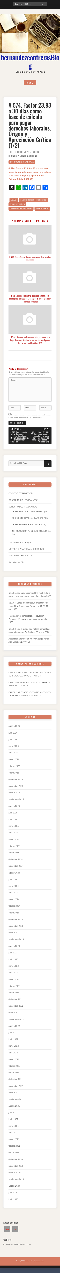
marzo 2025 (13, 839)
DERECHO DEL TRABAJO (20, 507)
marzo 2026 (13, 759)
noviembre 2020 (15, 1166)
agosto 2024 (14, 873)
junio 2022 (13, 1039)
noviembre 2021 (15, 1086)
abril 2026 (13, 753)
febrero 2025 (14, 846)
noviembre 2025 (15, 786)
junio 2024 (13, 879)
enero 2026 (13, 773)
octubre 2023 (14, 933)
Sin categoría (14, 562)
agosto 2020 (14, 1186)
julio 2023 (13, 953)
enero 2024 (13, 913)
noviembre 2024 (15, 866)
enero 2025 (13, 853)
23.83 (13, 200)
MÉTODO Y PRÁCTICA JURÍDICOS (24, 549)
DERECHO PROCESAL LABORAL (27, 524)
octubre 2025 (14, 793)
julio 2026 (13, 733)
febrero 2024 (14, 906)
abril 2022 (13, 1053)
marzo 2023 (13, 979)
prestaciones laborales (21, 208)
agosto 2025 (14, 806)
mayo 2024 (13, 886)
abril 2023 (13, 973)
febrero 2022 (14, 1066)
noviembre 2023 (15, 926)
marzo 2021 (13, 1139)
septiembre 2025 (16, 799)
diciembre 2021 (15, 1079)
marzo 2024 (13, 899)
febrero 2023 (14, 986)
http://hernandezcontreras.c (15, 1244)
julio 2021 (13, 1112)
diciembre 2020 (15, 1159)
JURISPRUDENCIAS (18, 542)
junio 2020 (13, 1199)
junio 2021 (13, 1119)
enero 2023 (13, 993)
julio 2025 (13, 813)
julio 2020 (13, 1193)
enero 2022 (13, 1073)
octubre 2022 (14, 1012)
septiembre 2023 (16, 939)
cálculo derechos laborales (33, 200)
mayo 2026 (13, 746)
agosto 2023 (14, 946)
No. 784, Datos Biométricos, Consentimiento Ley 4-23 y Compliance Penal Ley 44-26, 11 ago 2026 (28, 606)
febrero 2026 (14, 766)
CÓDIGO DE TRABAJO (19, 493)
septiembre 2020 (16, 1179)
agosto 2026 (14, 726)
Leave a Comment (29, 156)
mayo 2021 (13, 1126)
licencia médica (17, 204)
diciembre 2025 (15, 779)
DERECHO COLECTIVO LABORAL (28, 511)
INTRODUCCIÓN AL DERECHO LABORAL (31, 531)
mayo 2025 (13, 826)
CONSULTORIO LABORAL (22, 162)
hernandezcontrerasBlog (30, 61)
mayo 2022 (13, 1046)
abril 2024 (13, 893)
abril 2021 (13, 1133)
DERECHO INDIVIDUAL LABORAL (28, 518)
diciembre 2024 (15, 859)
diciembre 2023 (15, 919)
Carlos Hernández (16, 682)
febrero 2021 (14, 1146)
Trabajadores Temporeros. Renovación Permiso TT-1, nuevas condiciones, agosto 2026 (27, 619)
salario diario (42, 208)
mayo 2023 (13, 966)
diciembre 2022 (15, 999)
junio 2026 (13, 739)
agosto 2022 (14, 1026)
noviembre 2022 (15, 1006)
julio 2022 (13, 1033)
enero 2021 (13, 1152)
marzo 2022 (13, 1059)
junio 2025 (13, 819)
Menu (30, 82)
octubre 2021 (14, 1093)
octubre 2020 (14, 1173)
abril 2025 (13, 833)
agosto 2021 (14, 1106)
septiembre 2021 (16, 1099)
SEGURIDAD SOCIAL (18, 556)
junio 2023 (13, 959)
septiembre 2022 (16, 1019)
